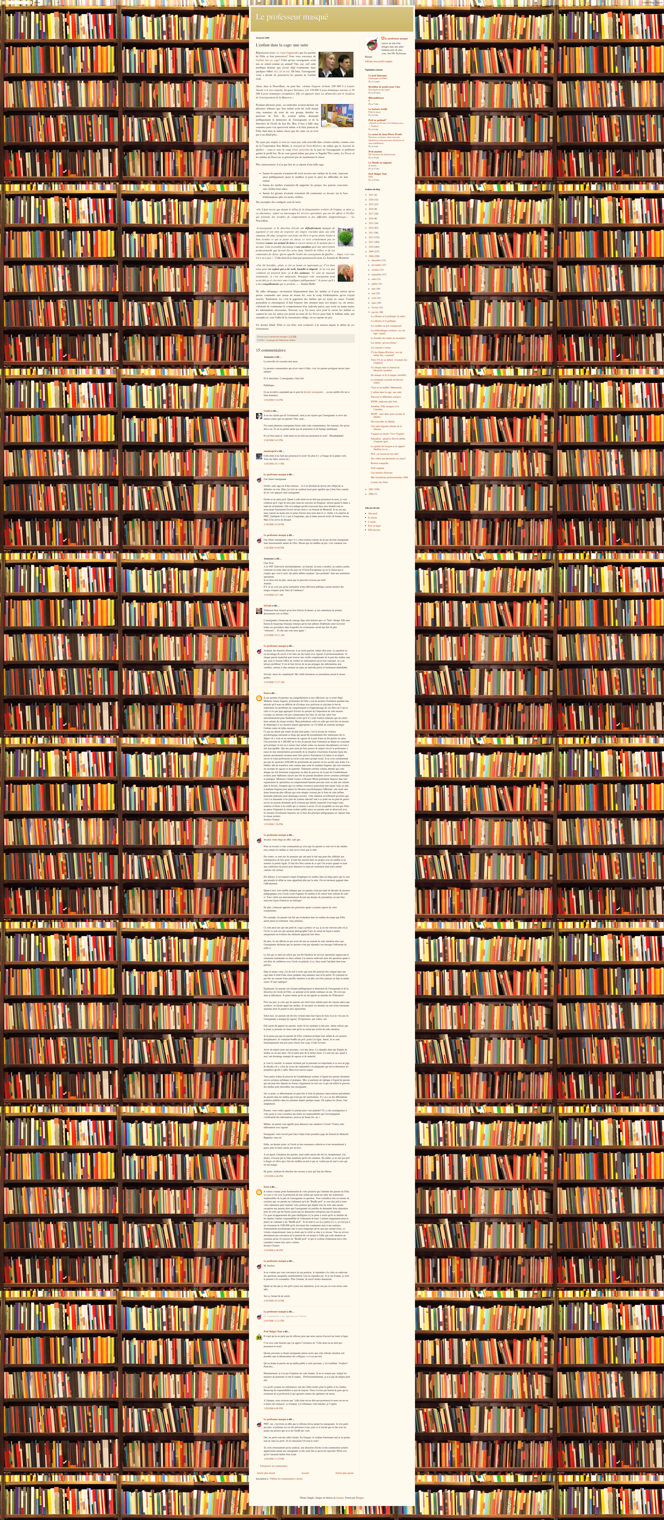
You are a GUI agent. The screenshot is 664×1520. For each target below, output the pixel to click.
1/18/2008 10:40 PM (274, 547)
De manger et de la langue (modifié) (388, 375)
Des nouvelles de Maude (383, 421)
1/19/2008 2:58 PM (273, 824)
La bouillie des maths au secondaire (388, 338)
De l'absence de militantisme (381, 154)
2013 (371, 232)
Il (369, 100)
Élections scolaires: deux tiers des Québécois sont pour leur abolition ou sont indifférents (386, 140)
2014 (371, 227)
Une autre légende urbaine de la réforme (386, 427)
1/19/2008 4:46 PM (273, 1176)
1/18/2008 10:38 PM (274, 524)
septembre (377, 274)
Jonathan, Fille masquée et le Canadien (385, 408)
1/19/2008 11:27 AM (274, 682)
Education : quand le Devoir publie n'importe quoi (388, 440)
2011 (371, 242)
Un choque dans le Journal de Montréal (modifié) (385, 369)
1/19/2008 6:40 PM (273, 1250)
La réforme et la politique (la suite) (388, 316)
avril (374, 298)
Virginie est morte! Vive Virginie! (388, 433)
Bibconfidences (376, 98)
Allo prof (372, 513)
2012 (371, 237)
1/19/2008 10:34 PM (274, 1300)
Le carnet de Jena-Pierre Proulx (385, 134)
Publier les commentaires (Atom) (286, 1478)
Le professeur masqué (292, 16)
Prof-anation (375, 151)
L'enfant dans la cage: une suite (386, 392)
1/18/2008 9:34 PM (273, 399)
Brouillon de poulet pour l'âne (384, 86)
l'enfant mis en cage (267, 60)
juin (374, 288)
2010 (371, 246)
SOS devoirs (374, 529)
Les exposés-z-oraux (381, 347)
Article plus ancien (344, 1473)
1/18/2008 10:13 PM (274, 463)
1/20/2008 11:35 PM (274, 1458)
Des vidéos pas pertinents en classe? (388, 458)
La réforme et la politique (383, 320)
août (374, 279)
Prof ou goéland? (377, 120)
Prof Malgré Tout (273, 1331)
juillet (375, 283)
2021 (371, 194)
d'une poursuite (300, 149)
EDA (370, 176)
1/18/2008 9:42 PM (273, 440)
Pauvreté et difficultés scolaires (386, 396)
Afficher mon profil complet (378, 61)
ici (276, 71)
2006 (371, 493)
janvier (375, 312)
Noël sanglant (377, 468)
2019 (371, 204)
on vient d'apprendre (287, 52)
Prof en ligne (374, 525)
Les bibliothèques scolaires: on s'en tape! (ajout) (388, 332)
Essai (266, 693)
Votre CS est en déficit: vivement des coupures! (389, 361)
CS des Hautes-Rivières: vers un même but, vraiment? (386, 353)
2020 (371, 199)
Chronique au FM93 (378, 78)
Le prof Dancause (377, 75)
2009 (371, 251)
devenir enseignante (314, 392)
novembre (377, 264)
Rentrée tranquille (379, 463)
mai (374, 293)
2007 (371, 489)
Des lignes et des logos (379, 89)
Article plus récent (266, 1473)
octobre (376, 269)
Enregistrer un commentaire (274, 1465)
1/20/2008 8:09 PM (273, 1408)
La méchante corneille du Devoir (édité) (387, 381)
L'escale (372, 521)
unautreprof (270, 451)
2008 (371, 256)
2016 (371, 218)
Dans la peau (374, 111)
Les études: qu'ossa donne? (384, 342)
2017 (371, 213)
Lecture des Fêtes (379, 482)
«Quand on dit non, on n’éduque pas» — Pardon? (386, 124)
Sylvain (267, 605)
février (375, 307)
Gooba (267, 411)
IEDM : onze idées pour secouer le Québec (388, 415)
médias (292, 340)
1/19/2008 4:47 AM (273, 594)
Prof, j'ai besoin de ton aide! (385, 453)
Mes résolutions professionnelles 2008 (389, 477)
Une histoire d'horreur (382, 472)
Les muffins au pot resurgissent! (386, 325)
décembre (377, 260)
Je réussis (372, 517)
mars (374, 302)
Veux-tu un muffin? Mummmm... (387, 387)
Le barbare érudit (377, 109)
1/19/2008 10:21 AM (274, 635)
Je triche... (373, 165)
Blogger (360, 1497)
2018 (371, 209)
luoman (340, 1497)
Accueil (305, 1473)
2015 (371, 223)
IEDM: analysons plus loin (384, 401)
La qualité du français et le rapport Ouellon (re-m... (388, 448)
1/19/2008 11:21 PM (274, 1320)
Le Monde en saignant (380, 162)
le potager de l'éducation (277, 340)
